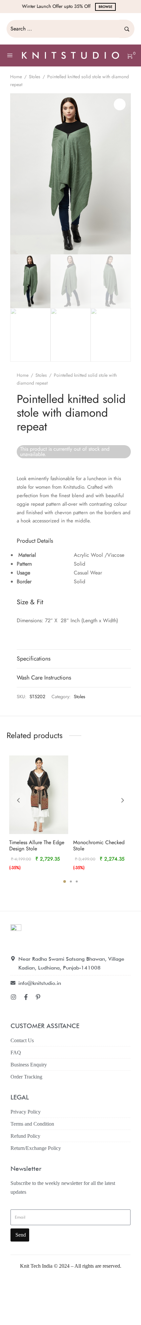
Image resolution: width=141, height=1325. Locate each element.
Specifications (33, 658)
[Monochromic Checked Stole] (102, 794)
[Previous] (18, 800)
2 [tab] (71, 881)
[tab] (74, 541)
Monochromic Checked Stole (99, 845)
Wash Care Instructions (44, 677)
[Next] (123, 800)
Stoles (34, 76)
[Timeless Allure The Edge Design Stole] (38, 794)
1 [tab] (64, 881)
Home (16, 76)
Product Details (35, 540)
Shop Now (113, 6)
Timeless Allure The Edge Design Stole (36, 845)
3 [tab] (77, 881)
